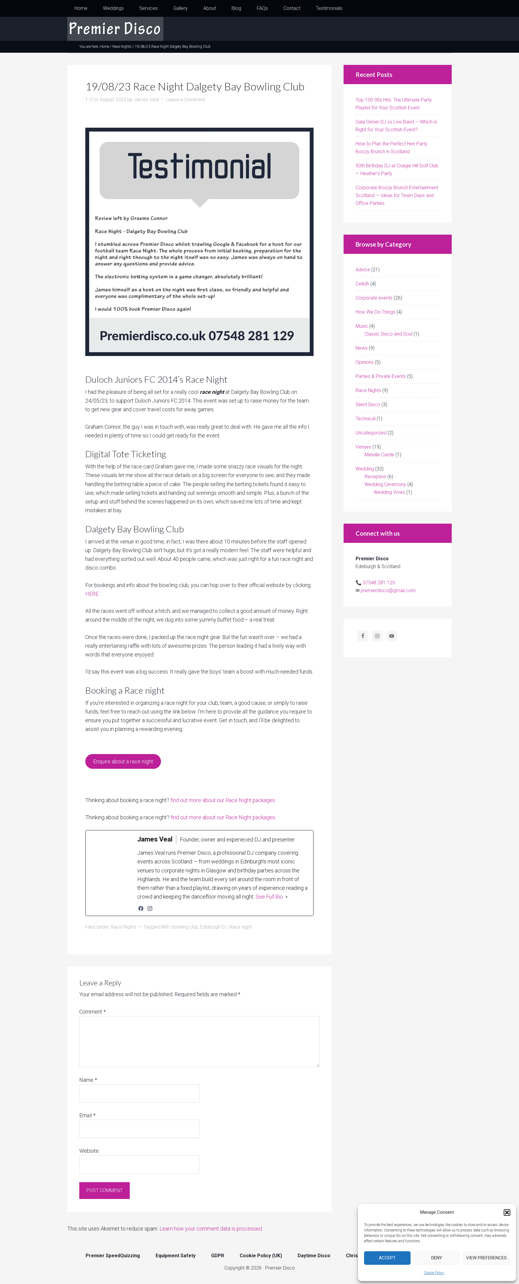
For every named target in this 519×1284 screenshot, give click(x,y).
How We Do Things (375, 312)
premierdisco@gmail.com (388, 590)
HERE (92, 594)
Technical (365, 418)
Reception (375, 476)
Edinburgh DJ (213, 927)
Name (88, 1080)
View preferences (486, 1258)
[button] (507, 1212)
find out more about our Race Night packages (223, 800)
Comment (92, 1012)
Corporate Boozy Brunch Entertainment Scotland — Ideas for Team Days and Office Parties (397, 195)
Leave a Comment (185, 99)
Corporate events (374, 298)
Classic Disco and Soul (388, 334)
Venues (363, 447)
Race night (240, 927)
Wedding (365, 469)
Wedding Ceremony (385, 484)
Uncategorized (371, 433)
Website (89, 1151)
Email (87, 1115)
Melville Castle (379, 455)
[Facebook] (140, 908)
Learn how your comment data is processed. (211, 1228)
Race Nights (123, 927)
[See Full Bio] (286, 896)
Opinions (365, 362)
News (362, 348)
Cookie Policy (434, 1273)
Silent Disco (368, 404)
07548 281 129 (379, 583)
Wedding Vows (389, 492)
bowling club (185, 927)
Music (362, 326)
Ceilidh (362, 284)
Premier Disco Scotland (115, 29)
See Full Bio (269, 896)
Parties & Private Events (381, 376)
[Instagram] (149, 908)
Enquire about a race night (123, 761)
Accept (387, 1258)
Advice (363, 269)
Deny (436, 1258)
